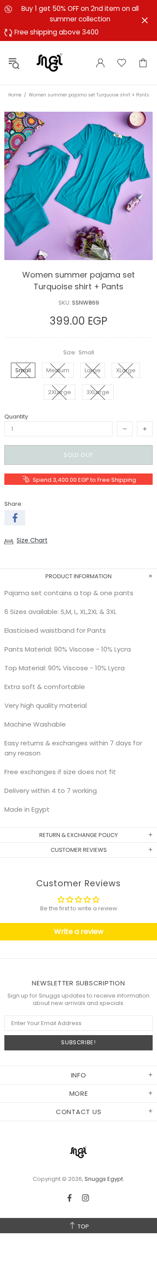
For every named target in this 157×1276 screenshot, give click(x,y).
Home (14, 95)
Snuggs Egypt (50, 63)
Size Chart (32, 540)
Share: (13, 504)
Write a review (78, 931)
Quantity (16, 416)
